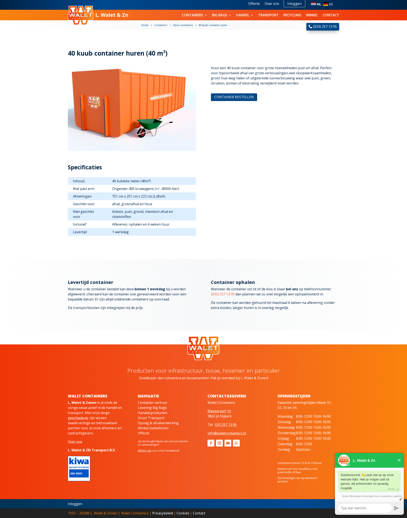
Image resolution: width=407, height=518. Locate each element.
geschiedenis (78, 418)
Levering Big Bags (152, 407)
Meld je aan (145, 450)
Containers (192, 15)
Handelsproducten (152, 412)
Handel (242, 15)
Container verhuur (152, 402)
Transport (268, 15)
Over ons (272, 3)
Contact (331, 15)
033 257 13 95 (226, 424)
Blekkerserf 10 (219, 411)
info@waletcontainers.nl (227, 433)
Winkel (312, 15)
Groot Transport (151, 418)
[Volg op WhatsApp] (236, 443)
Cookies (183, 513)
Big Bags (219, 15)
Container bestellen (234, 97)
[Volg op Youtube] (227, 443)
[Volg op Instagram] (219, 443)
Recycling (292, 15)
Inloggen (294, 3)
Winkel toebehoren (153, 428)
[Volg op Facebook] (211, 443)
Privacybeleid (162, 513)
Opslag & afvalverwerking (158, 423)
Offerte (254, 3)
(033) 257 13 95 (325, 26)
